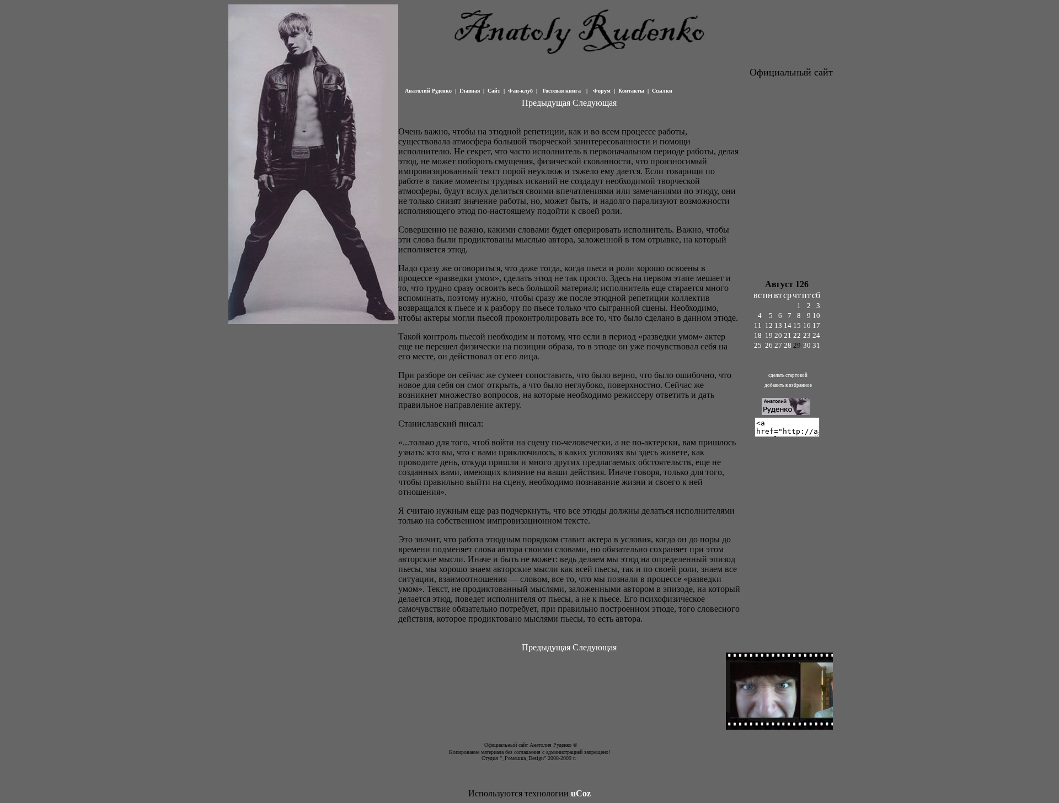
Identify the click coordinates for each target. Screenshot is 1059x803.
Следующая (595, 102)
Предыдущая (546, 102)
